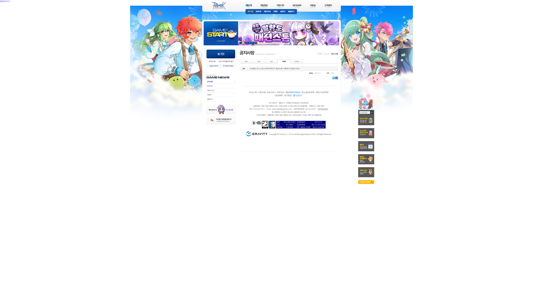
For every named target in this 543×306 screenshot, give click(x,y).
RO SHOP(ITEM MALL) (297, 6)
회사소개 (253, 92)
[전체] (246, 61)
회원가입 (212, 61)
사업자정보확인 (322, 109)
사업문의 (298, 95)
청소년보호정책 (307, 92)
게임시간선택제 (322, 92)
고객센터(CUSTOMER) (328, 6)
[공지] (258, 61)
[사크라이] (296, 61)
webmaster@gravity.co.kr (282, 109)
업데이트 (259, 11)
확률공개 (292, 11)
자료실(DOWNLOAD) (313, 6)
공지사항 (250, 11)
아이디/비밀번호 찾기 (226, 61)
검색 (371, 112)
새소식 (326, 54)
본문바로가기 (11, 8)
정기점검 (287, 95)
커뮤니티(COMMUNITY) (280, 6)
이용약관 (261, 92)
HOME (319, 54)
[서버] (271, 61)
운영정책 (279, 95)
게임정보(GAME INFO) (264, 6)
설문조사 (283, 11)
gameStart (221, 30)
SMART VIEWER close (366, 182)
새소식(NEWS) (248, 6)
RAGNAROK (219, 6)
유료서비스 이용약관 (275, 92)
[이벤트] (284, 61)
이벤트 (275, 11)
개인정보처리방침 (292, 92)
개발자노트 (267, 11)
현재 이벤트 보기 (256, 43)
